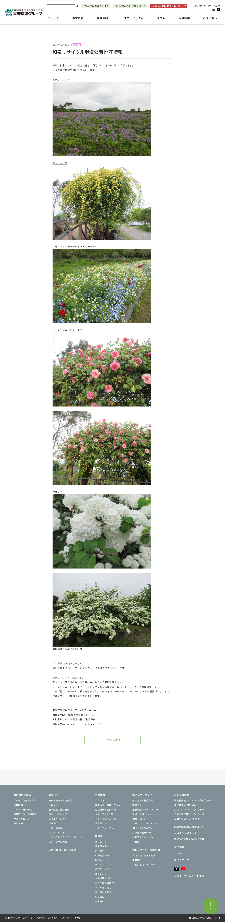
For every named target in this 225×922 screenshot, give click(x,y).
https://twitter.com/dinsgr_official (74, 715)
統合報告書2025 (103, 846)
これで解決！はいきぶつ (206, 6)
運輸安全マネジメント (143, 837)
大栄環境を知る (22, 795)
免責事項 (99, 901)
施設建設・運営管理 (59, 809)
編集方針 (137, 805)
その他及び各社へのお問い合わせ (191, 814)
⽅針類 (135, 842)
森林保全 (53, 823)
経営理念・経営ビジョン (108, 805)
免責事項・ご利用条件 (47, 918)
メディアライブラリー (106, 828)
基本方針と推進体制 (142, 800)
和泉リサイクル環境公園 (146, 850)
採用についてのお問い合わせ (189, 809)
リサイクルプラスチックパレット (66, 837)
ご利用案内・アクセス (143, 864)
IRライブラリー (103, 864)
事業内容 (18, 805)
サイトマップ (181, 860)
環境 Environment (142, 814)
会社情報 (100, 795)
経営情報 (99, 851)
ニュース (53, 18)
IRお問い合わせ (103, 892)
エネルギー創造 (57, 819)
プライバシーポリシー (72, 918)
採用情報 (184, 18)
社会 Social (139, 819)
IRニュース (101, 842)
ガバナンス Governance (145, 823)
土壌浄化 (53, 805)
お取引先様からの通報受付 (188, 819)
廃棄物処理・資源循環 (25, 814)
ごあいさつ (101, 800)
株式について (102, 869)
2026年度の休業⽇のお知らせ (169, 6)
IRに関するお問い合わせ (187, 805)
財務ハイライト (103, 860)
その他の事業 (56, 828)
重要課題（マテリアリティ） (147, 809)
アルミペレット (57, 832)
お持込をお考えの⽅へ (186, 833)
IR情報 (99, 836)
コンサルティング (58, 814)
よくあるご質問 (103, 887)
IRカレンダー (102, 874)
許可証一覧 (101, 823)
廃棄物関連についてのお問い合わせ (192, 800)
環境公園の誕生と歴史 (143, 855)
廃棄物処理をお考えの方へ (131, 6)
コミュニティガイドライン (189, 875)
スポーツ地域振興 (58, 842)
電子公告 (99, 897)
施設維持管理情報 (141, 832)
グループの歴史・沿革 (25, 800)
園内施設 (137, 860)
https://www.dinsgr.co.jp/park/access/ (76, 724)
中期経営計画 (102, 855)
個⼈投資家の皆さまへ (96, 6)
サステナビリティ (23, 819)
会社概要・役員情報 (105, 809)
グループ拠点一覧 (23, 809)
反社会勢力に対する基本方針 (19, 918)
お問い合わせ (181, 795)
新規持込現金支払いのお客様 (189, 839)
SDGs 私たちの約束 (142, 828)
